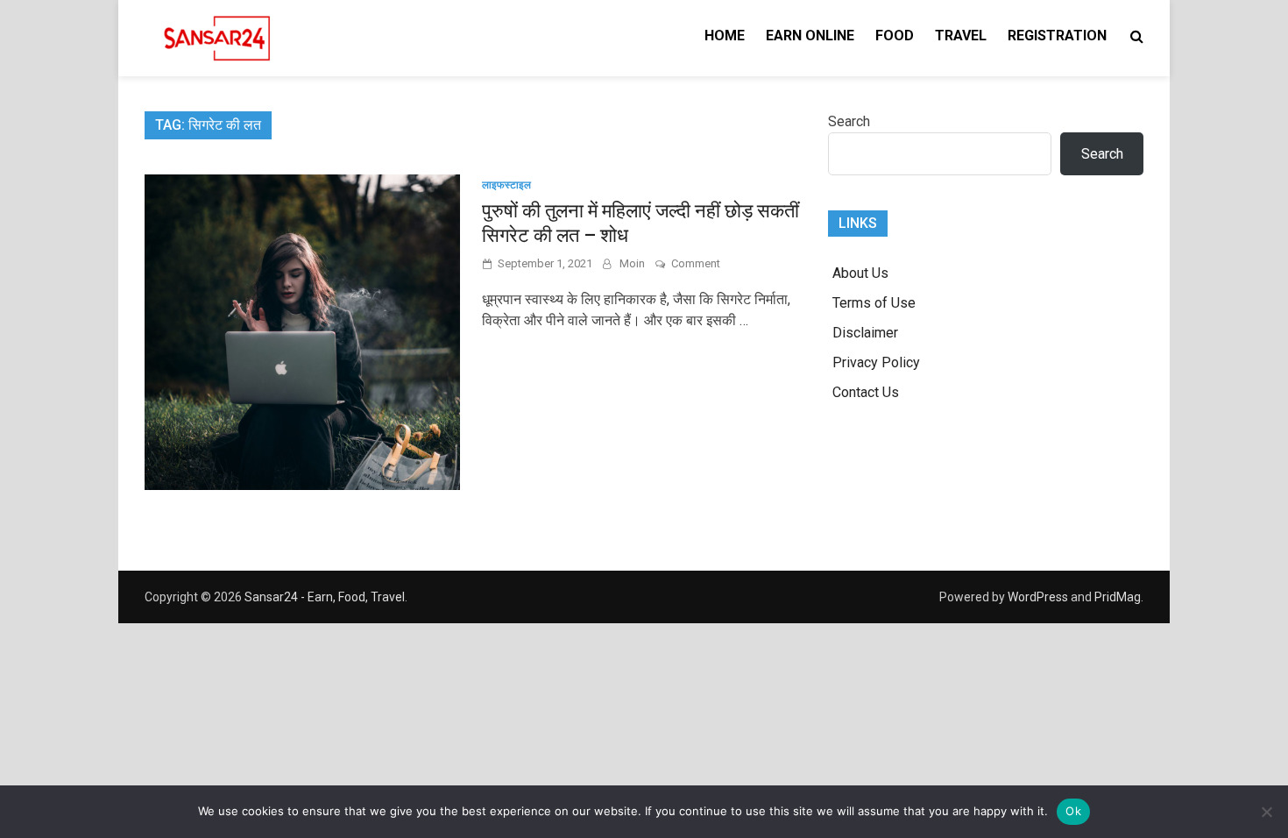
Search (849, 121)
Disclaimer (865, 332)
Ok (1073, 811)
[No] (1266, 811)
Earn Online (810, 35)
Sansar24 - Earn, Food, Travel (324, 597)
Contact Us (865, 392)
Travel (961, 35)
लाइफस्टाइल (506, 185)
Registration (1057, 35)
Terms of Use (874, 303)
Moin (632, 263)
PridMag (1117, 597)
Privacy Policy (876, 362)
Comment (695, 263)
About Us (860, 273)
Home (724, 35)
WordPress (1038, 597)
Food (894, 35)
